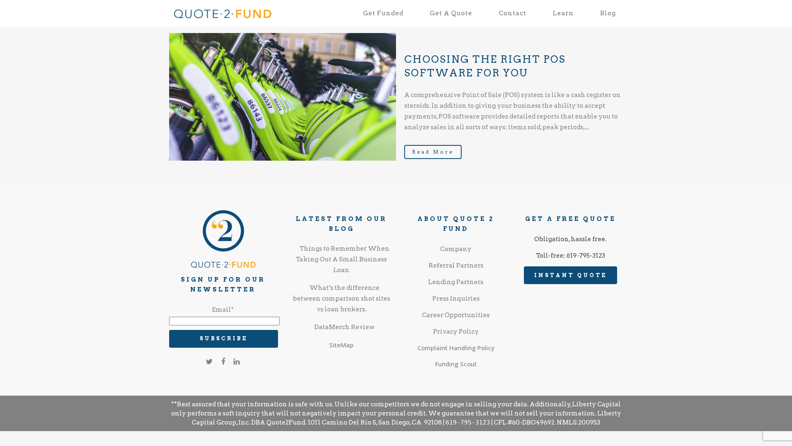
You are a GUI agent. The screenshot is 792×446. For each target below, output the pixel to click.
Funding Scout (456, 364)
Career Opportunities (456, 315)
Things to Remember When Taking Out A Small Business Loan (342, 259)
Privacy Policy (456, 331)
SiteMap (341, 345)
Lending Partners (455, 282)
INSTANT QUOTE (570, 275)
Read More (433, 152)
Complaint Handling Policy (456, 348)
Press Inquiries (456, 298)
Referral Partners (456, 265)
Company (455, 249)
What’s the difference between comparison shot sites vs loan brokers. (341, 298)
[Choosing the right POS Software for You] (282, 97)
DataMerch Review (344, 327)
